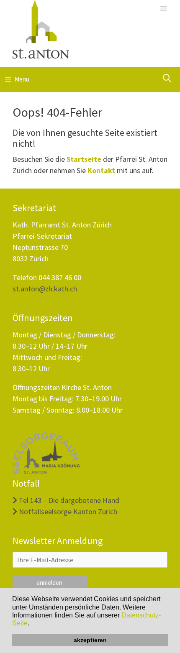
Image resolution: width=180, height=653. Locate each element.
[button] (32, 624)
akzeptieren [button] (90, 640)
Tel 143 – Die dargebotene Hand (68, 500)
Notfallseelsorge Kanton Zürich (67, 511)
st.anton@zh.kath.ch (45, 288)
